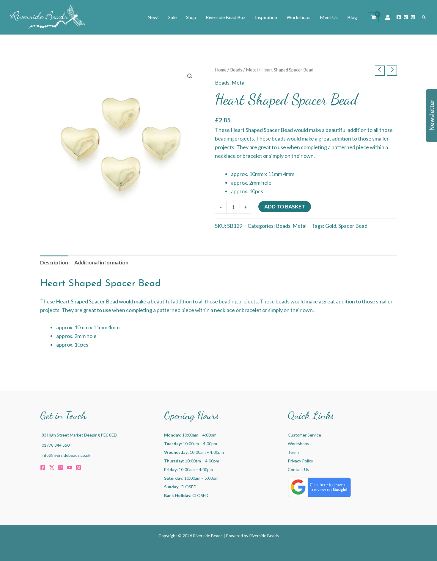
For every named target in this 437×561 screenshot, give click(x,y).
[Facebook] (398, 17)
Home (221, 69)
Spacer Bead (352, 225)
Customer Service (304, 434)
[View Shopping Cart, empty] (373, 17)
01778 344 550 (56, 445)
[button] (424, 17)
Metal (252, 69)
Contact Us (298, 469)
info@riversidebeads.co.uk (66, 455)
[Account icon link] (387, 17)
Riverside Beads (264, 535)
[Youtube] (69, 467)
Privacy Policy (300, 460)
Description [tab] (54, 262)
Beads (236, 69)
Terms (294, 452)
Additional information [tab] (101, 262)
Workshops (298, 443)
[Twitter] (51, 467)
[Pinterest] (405, 17)
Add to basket (284, 206)
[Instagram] (413, 17)
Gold (330, 225)
